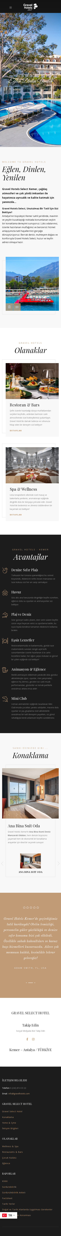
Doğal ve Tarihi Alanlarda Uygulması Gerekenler (27, 1209)
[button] (9, 307)
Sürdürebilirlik (9, 1187)
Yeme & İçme (9, 1122)
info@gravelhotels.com (19, 1093)
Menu (11, 7)
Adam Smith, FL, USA (30, 968)
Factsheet (7, 1198)
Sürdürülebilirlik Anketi (14, 1192)
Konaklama (8, 1117)
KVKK (5, 1181)
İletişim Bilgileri (10, 1128)
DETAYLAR (30, 95)
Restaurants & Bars (12, 1152)
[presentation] (9, 395)
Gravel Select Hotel (12, 1111)
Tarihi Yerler (8, 1203)
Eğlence (6, 1163)
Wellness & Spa (10, 1146)
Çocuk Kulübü (9, 1157)
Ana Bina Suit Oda (24, 825)
